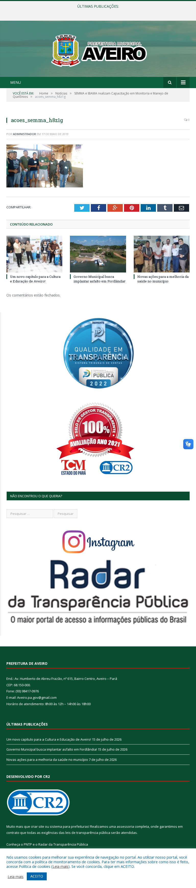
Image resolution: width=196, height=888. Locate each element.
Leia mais (60, 866)
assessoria (125, 826)
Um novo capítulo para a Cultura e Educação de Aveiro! (35, 278)
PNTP (28, 844)
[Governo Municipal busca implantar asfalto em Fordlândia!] (98, 254)
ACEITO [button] (36, 876)
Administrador (24, 134)
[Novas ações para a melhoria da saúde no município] (162, 254)
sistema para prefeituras (69, 826)
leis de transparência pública (87, 832)
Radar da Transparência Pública (63, 844)
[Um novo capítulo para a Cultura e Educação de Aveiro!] (34, 254)
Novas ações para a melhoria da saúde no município (163, 278)
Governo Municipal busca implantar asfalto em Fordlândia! (97, 11)
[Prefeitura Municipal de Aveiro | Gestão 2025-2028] (98, 49)
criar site (37, 826)
